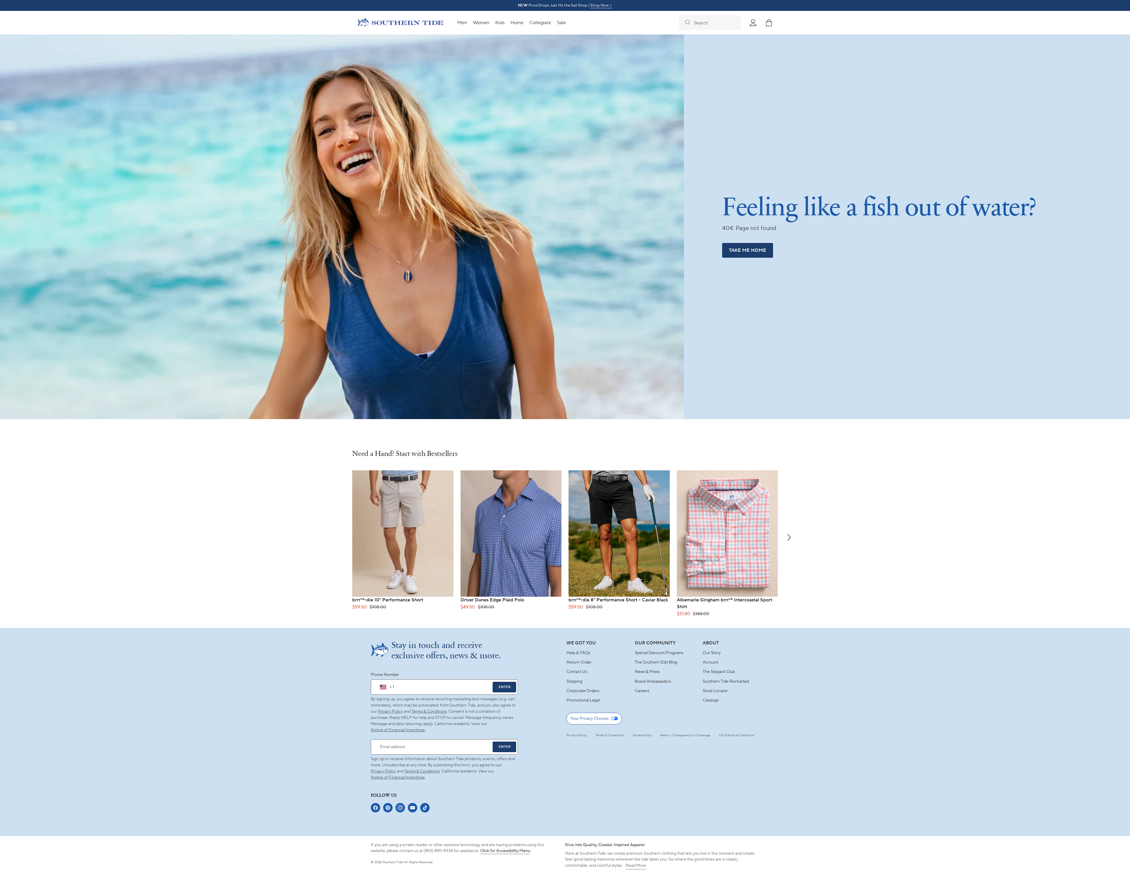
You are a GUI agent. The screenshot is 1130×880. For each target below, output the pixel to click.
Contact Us (576, 671)
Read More (636, 865)
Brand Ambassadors (653, 681)
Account (710, 662)
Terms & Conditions (429, 711)
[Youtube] (412, 808)
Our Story (712, 653)
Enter (504, 687)
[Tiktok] (425, 808)
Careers (642, 691)
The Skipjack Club (719, 671)
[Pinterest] (388, 808)
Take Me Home (747, 250)
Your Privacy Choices (589, 718)
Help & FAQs (578, 653)
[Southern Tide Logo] (400, 23)
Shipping (574, 681)
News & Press (647, 671)
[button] (789, 537)
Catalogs (711, 700)
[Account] (753, 22)
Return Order (578, 662)
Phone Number (385, 674)
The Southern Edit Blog (656, 662)
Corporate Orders (582, 691)
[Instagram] (400, 808)
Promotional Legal (583, 700)
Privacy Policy (390, 711)
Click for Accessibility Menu (505, 850)
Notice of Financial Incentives (398, 777)
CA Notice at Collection (736, 735)
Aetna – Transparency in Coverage (685, 735)
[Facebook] (375, 808)
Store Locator (715, 691)
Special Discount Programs (659, 653)
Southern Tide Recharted (726, 681)
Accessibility (642, 735)
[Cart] (768, 22)
